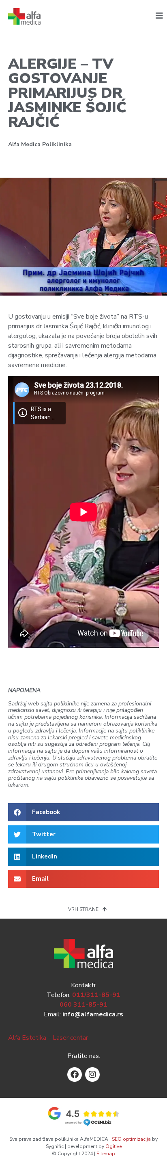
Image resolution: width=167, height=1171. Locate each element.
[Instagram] (92, 1074)
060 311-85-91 (83, 1004)
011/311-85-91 (96, 995)
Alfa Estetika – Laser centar (48, 1037)
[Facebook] (74, 1074)
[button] (83, 812)
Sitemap (105, 1153)
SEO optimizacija (131, 1139)
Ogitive (113, 1146)
